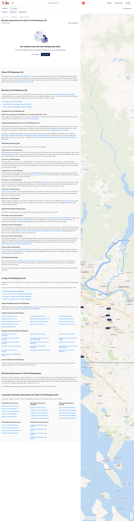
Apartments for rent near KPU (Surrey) (40, 350)
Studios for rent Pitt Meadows (38, 407)
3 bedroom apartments (30, 135)
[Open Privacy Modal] (13, 3)
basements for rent (47, 182)
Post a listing (119, 3)
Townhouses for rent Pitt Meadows (11, 411)
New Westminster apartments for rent (11, 321)
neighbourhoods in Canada (60, 130)
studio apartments (43, 135)
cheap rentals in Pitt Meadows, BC (23, 249)
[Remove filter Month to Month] (27, 12)
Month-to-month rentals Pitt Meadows (11, 430)
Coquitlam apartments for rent (66, 318)
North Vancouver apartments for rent (39, 318)
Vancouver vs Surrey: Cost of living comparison (17, 296)
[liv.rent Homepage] (5, 3)
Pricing (109, 3)
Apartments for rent (12, 154)
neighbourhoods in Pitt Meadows (31, 308)
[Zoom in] (131, 514)
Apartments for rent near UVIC (67, 342)
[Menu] (128, 3)
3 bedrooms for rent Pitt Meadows (39, 415)
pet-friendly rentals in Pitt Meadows (59, 218)
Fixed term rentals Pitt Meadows (10, 433)
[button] (81, 307)
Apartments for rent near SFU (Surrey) (11, 346)
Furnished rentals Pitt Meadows (67, 407)
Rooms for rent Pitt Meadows (9, 416)
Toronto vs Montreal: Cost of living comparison (17, 299)
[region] (107, 267)
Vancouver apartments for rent (9, 316)
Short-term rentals (18, 240)
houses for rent (17, 161)
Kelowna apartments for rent (37, 324)
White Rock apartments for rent (67, 324)
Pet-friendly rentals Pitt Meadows (67, 413)
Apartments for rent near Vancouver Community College (39, 338)
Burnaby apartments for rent (37, 316)
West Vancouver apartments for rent (39, 321)
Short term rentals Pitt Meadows (10, 427)
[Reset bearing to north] (131, 518)
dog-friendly (16, 219)
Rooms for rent (66, 201)
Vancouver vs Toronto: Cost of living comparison (17, 294)
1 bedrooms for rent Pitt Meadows (39, 410)
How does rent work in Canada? (12, 101)
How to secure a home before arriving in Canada (17, 107)
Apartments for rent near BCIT (66, 334)
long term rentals (65, 137)
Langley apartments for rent (66, 321)
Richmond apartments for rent (9, 318)
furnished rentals (39, 137)
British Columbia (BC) (22, 76)
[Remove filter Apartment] (8, 12)
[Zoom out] (131, 516)
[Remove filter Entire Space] (16, 12)
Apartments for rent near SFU (37, 334)
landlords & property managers (65, 94)
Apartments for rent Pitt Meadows (10, 406)
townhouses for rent (35, 175)
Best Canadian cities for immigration (14, 291)
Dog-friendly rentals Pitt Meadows (68, 415)
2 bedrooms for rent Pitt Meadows (39, 413)
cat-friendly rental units (30, 219)
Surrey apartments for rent (66, 316)
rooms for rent (6, 251)
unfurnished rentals (52, 137)
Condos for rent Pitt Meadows (9, 408)
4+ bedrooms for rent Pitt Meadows (39, 418)
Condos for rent (6, 191)
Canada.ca (32, 365)
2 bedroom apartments (16, 135)
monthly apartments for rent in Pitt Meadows (30, 261)
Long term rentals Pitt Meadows (10, 425)
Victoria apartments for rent (9, 326)
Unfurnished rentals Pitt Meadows (67, 410)
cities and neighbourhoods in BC (24, 82)
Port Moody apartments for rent (10, 324)
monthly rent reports (33, 118)
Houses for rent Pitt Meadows (9, 414)
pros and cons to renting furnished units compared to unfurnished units (39, 231)
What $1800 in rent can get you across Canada (17, 104)
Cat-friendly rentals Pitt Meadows (67, 418)
